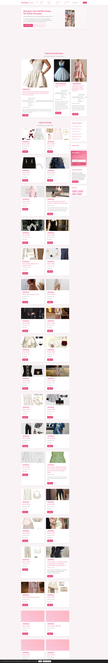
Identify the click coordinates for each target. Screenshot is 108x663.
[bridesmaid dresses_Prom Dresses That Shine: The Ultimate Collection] (70, 18)
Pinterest (79, 194)
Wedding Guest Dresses (76, 83)
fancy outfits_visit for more (30, 294)
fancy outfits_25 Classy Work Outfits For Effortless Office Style (57, 202)
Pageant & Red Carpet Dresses (60, 83)
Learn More (75, 181)
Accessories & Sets (67, 2)
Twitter (74, 194)
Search (85, 2)
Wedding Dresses (76, 136)
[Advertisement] (54, 40)
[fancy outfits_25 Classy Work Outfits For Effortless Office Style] (57, 191)
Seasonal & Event (58, 2)
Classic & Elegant (77, 126)
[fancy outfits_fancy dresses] (32, 587)
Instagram (81, 191)
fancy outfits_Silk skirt (54, 626)
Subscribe (79, 163)
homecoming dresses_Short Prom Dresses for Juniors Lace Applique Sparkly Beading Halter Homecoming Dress (35, 93)
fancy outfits (26, 144)
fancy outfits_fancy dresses (30, 597)
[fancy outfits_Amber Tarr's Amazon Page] (32, 254)
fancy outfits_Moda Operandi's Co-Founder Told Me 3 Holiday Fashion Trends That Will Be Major (57, 469)
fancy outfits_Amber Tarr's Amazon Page (30, 264)
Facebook (74, 191)
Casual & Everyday (49, 2)
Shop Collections (28, 25)
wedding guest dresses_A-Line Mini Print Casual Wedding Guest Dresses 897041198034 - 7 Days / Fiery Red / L (78, 88)
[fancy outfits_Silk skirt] (57, 616)
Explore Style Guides (39, 25)
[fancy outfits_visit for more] (32, 284)
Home (37, 1)
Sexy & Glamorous (26, 141)
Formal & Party (42, 2)
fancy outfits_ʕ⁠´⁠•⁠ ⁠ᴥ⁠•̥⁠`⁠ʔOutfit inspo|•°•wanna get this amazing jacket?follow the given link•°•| (57, 563)
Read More (25, 115)
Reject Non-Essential (46, 661)
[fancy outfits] (32, 134)
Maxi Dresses (75, 139)
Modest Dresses (76, 129)
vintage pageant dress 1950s (60, 86)
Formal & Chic (76, 131)
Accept (40, 661)
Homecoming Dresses (26, 89)
